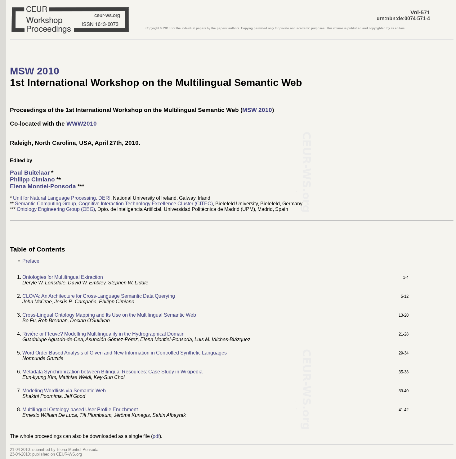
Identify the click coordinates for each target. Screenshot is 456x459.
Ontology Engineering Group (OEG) (56, 209)
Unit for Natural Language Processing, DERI (61, 198)
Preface (30, 261)
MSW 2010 (34, 71)
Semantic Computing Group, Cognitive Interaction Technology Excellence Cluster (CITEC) (114, 203)
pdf (156, 436)
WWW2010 (81, 123)
